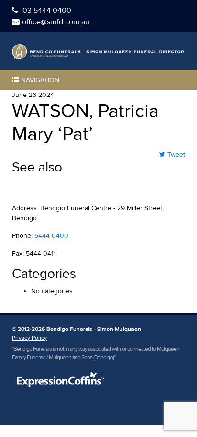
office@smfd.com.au (55, 22)
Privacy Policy (29, 337)
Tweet (175, 154)
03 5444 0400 (46, 10)
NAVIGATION (39, 80)
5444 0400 (51, 236)
